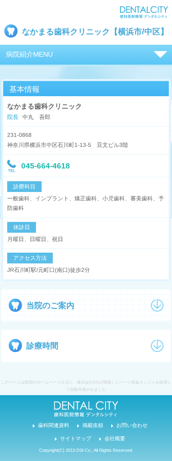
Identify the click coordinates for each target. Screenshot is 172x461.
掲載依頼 (92, 425)
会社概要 (114, 438)
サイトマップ (75, 438)
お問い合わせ (132, 425)
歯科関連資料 (53, 425)
